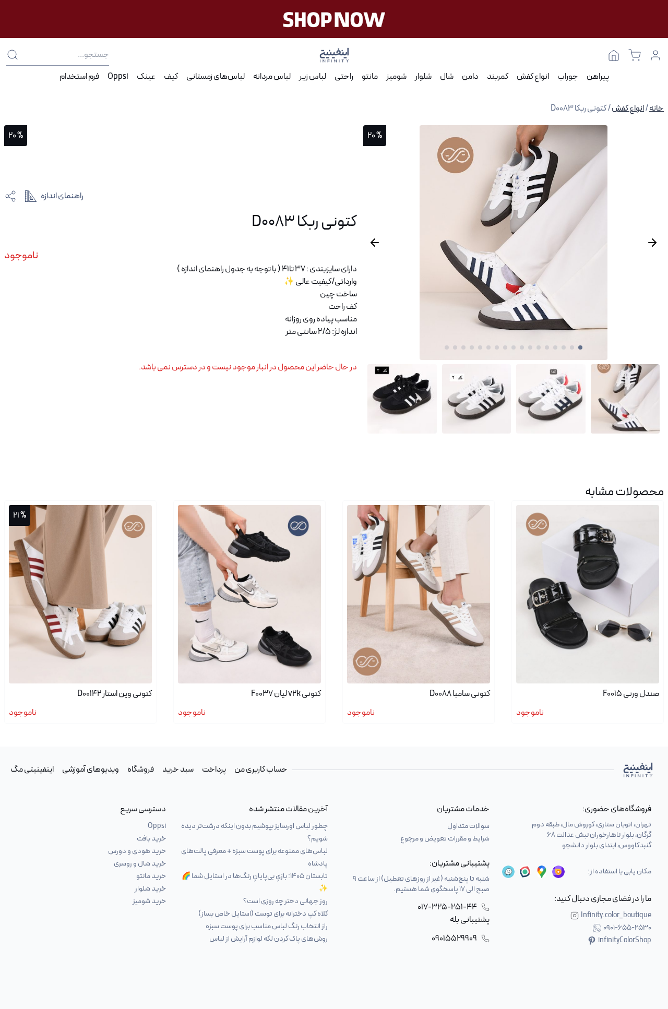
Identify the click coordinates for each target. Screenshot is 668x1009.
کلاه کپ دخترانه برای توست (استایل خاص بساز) (263, 913)
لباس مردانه (272, 76)
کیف (171, 76)
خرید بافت (151, 838)
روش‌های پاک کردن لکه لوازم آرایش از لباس (268, 938)
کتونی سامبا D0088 (460, 694)
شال (447, 76)
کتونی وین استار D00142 (114, 694)
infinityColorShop (624, 940)
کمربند (497, 76)
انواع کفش (533, 76)
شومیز (396, 76)
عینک (146, 76)
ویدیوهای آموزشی (90, 769)
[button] (580, 347)
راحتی (344, 76)
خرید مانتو (151, 876)
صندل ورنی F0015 (631, 694)
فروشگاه (140, 769)
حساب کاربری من (261, 769)
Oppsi (118, 76)
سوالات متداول (468, 826)
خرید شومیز (149, 901)
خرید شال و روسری (140, 863)
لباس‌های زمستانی (215, 76)
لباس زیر (312, 76)
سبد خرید (178, 769)
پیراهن (598, 76)
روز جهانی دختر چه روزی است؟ (285, 901)
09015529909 (454, 938)
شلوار (423, 76)
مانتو (370, 76)
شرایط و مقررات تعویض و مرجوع (445, 838)
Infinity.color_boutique (616, 915)
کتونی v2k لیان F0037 (286, 694)
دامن (470, 76)
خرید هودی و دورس (137, 851)
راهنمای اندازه (62, 196)
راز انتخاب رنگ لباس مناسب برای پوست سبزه (267, 926)
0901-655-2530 (627, 928)
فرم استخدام (79, 76)
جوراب (567, 76)
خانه (656, 108)
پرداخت (214, 769)
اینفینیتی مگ (32, 769)
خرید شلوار (150, 888)
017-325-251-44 (447, 907)
